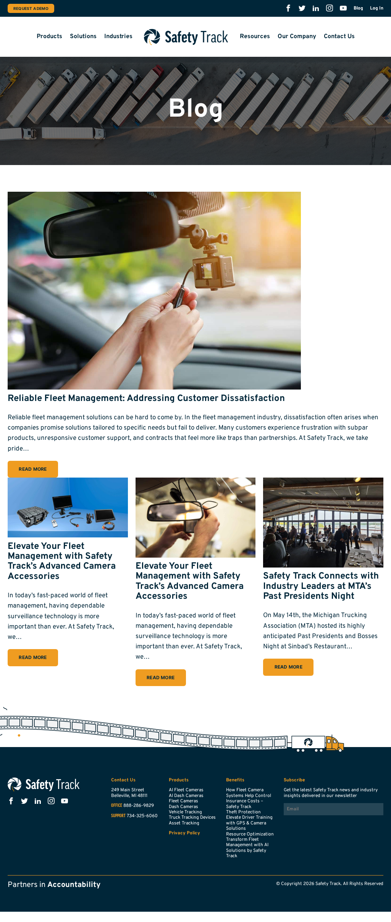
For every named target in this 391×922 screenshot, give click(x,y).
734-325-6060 (142, 816)
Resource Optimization (250, 834)
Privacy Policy (184, 833)
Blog (358, 8)
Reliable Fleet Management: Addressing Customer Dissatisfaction (146, 398)
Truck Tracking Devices (192, 818)
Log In (376, 8)
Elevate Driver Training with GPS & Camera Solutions (249, 823)
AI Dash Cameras (186, 796)
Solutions (83, 36)
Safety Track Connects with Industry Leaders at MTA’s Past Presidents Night (321, 586)
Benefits (235, 780)
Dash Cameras (183, 807)
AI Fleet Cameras (186, 790)
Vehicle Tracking (185, 812)
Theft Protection (243, 812)
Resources (255, 36)
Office (116, 805)
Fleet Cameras (183, 801)
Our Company (297, 36)
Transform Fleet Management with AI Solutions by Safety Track (247, 848)
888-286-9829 (138, 806)
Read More (33, 469)
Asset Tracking (184, 823)
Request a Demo (30, 8)
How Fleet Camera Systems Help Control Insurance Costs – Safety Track (248, 798)
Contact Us (339, 36)
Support (118, 816)
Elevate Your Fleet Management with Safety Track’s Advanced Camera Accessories (62, 561)
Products (49, 36)
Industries (118, 36)
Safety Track (186, 37)
